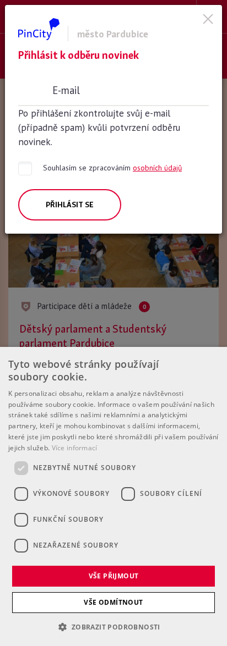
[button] (113, 626)
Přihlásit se (70, 204)
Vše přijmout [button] (114, 576)
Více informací (75, 447)
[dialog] (113, 496)
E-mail (66, 90)
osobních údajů (157, 168)
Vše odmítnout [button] (113, 602)
